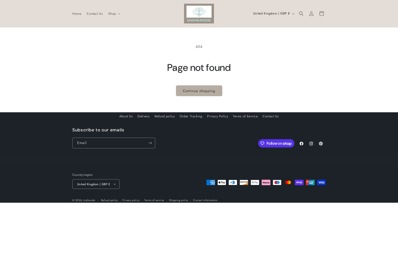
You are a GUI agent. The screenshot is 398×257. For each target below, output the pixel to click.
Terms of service (154, 200)
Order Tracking (191, 116)
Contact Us (271, 116)
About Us (126, 116)
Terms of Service (245, 116)
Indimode (89, 200)
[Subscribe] (150, 143)
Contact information (205, 200)
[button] (113, 13)
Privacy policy (131, 200)
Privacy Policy (217, 116)
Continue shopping (199, 90)
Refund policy (165, 116)
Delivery (144, 116)
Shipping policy (178, 200)
